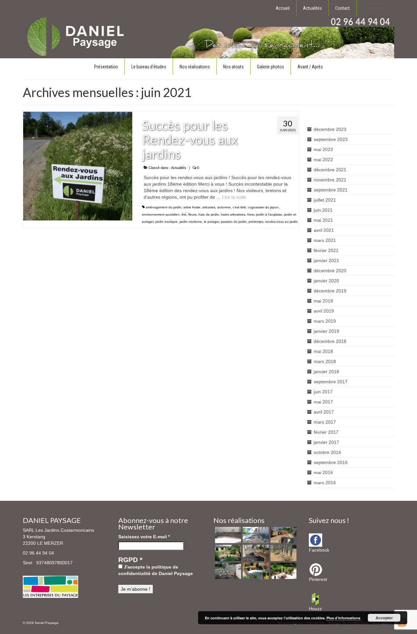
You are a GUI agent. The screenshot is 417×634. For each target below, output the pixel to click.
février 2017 (326, 432)
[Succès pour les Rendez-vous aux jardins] (77, 165)
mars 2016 (325, 482)
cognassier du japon (263, 207)
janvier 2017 (326, 442)
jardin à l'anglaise (269, 214)
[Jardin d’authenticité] (282, 571)
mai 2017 (323, 401)
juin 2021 (323, 210)
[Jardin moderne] (255, 553)
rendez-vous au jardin (281, 221)
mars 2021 (325, 240)
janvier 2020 (326, 280)
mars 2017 (325, 422)
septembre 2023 (331, 139)
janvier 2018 (326, 371)
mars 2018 (325, 361)
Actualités (178, 168)
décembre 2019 (330, 290)
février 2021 (326, 250)
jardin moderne (191, 221)
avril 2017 (324, 412)
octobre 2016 (327, 452)
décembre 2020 (330, 270)
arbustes (208, 207)
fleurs (192, 214)
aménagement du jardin (163, 207)
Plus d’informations (343, 617)
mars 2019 (325, 321)
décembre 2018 (330, 341)
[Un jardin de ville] (255, 571)
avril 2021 (324, 230)
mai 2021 (323, 220)
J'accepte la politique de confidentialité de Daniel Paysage (155, 570)
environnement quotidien (161, 214)
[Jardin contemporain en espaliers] (282, 535)
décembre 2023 (330, 129)
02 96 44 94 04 (38, 553)
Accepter (384, 618)
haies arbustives (233, 214)
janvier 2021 (326, 260)
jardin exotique (166, 221)
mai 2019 (323, 300)
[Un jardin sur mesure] (255, 535)
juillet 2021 (325, 200)
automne (224, 207)
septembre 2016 (331, 462)
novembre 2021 (330, 179)
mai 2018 (323, 351)
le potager (211, 221)
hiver (250, 214)
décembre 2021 (330, 169)
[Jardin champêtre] (227, 571)
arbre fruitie (191, 207)
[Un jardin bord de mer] (227, 553)
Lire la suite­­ (234, 197)
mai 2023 (323, 149)
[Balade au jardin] (282, 553)
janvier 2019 (326, 331)
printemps (256, 221)
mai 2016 (323, 472)
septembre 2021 (331, 189)
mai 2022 (323, 159)
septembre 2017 (331, 381)
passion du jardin (234, 221)
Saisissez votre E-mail (144, 536)
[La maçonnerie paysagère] (227, 535)
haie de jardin (208, 214)
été (183, 214)
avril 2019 (324, 311)
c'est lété (239, 207)
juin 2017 (323, 391)
